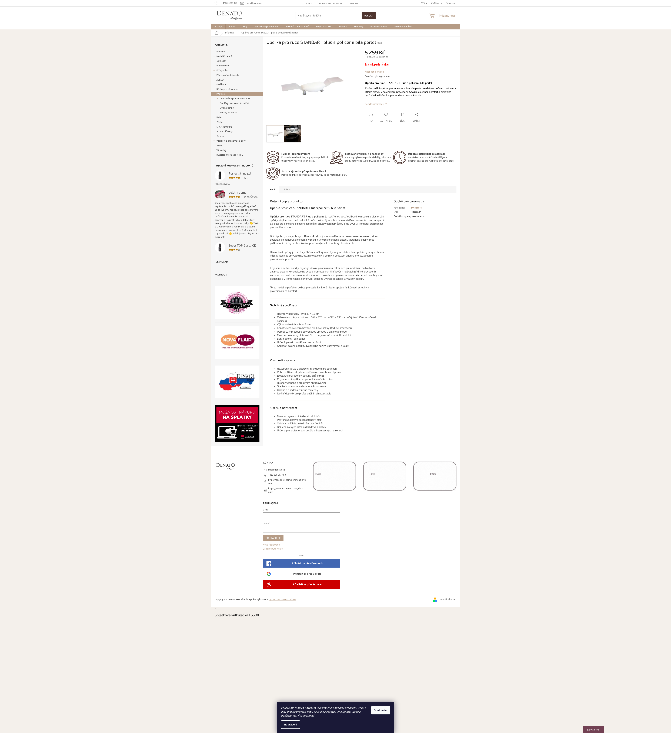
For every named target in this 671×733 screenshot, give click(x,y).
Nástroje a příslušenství (228, 89)
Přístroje (221, 94)
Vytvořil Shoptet (447, 599)
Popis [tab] (273, 189)
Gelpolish (221, 61)
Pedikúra (221, 84)
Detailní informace (374, 104)
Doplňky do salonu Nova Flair (235, 103)
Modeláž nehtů (224, 56)
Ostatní (220, 136)
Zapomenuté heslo (273, 549)
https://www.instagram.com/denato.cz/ (286, 490)
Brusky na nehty (228, 112)
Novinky (220, 51)
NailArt (219, 117)
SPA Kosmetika (224, 127)
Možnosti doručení (374, 72)
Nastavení (290, 725)
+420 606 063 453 (277, 475)
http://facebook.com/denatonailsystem (287, 481)
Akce (219, 145)
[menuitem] (218, 26)
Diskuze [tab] (287, 189)
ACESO (220, 80)
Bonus (309, 3)
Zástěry (220, 122)
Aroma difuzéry (224, 131)
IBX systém (222, 70)
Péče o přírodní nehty (227, 75)
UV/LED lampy (227, 108)
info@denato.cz (276, 470)
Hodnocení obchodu (330, 3)
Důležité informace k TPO (229, 155)
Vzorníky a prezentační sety (231, 141)
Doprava (353, 3)
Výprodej (221, 150)
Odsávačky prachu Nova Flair (235, 98)
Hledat (368, 15)
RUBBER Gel (222, 65)
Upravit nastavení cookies (282, 599)
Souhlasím (381, 710)
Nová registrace (271, 545)
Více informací (305, 716)
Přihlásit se (273, 537)
